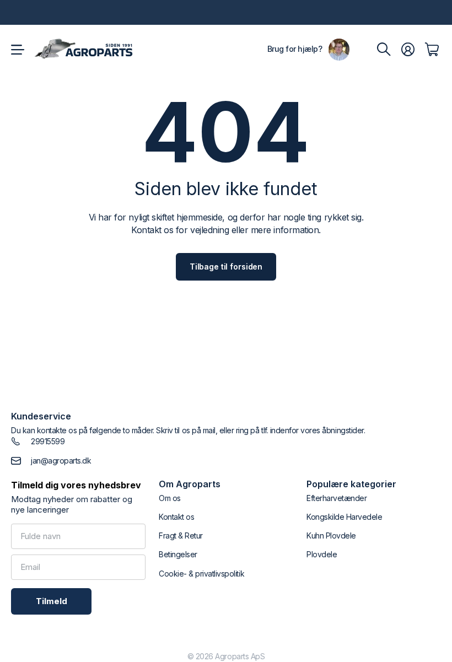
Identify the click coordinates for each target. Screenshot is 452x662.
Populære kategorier (351, 483)
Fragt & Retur (181, 535)
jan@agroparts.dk (61, 460)
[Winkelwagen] (432, 49)
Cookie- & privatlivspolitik (201, 573)
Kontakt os (176, 516)
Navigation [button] (17, 49)
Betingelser (178, 554)
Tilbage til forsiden (226, 266)
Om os (170, 498)
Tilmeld (51, 601)
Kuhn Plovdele (331, 535)
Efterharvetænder (336, 498)
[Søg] (383, 49)
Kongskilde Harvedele (344, 516)
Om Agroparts (189, 483)
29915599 (47, 441)
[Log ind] (408, 49)
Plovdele (321, 554)
